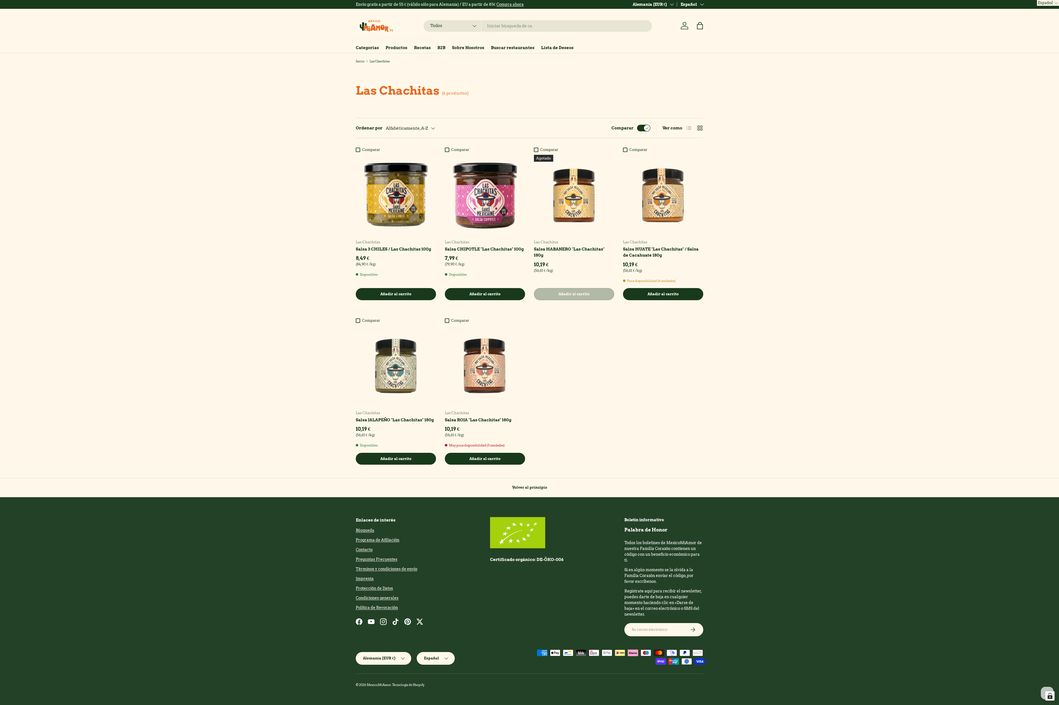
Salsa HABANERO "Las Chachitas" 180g (569, 252)
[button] (700, 26)
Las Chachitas (380, 61)
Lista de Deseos (557, 47)
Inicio (360, 61)
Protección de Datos (374, 588)
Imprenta (365, 578)
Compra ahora (510, 4)
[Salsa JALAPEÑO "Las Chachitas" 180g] (396, 366)
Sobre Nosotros (468, 47)
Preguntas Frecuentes (376, 559)
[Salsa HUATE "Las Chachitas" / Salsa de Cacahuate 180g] (663, 195)
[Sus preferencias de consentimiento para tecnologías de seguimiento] (1050, 696)
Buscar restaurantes (512, 47)
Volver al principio (529, 487)
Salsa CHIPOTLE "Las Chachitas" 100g (484, 249)
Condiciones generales (377, 598)
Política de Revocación (377, 607)
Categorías (367, 47)
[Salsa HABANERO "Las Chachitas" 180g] (574, 195)
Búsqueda (365, 530)
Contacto (364, 549)
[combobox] (538, 26)
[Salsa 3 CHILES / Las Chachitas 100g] (396, 195)
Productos (396, 47)
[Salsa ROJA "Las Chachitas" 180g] (485, 366)
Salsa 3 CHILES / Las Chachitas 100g (393, 249)
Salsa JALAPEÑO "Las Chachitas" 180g (395, 419)
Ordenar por (369, 128)
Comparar (622, 128)
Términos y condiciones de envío (386, 569)
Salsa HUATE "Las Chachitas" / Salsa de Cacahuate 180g (661, 252)
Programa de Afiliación (377, 540)
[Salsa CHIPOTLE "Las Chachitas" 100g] (485, 195)
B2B (441, 47)
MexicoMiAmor (379, 685)
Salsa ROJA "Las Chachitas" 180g (478, 419)
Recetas (422, 47)
